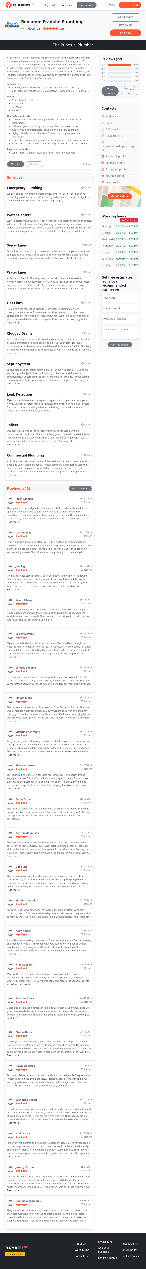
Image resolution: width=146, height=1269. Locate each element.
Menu (112, 5)
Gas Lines (15, 303)
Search (88, 5)
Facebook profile (116, 156)
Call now (125, 33)
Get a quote (125, 17)
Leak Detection (19, 394)
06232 (109, 123)
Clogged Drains (19, 333)
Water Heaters (19, 215)
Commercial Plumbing (25, 455)
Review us (125, 25)
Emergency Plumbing (24, 188)
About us (80, 1243)
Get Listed (131, 5)
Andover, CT (32, 28)
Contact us (81, 1256)
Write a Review (80, 488)
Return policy (129, 1250)
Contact (34, 164)
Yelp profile (112, 182)
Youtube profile (115, 175)
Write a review (129, 91)
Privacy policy (129, 1243)
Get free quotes (119, 344)
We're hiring (82, 1250)
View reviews (110, 91)
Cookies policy (130, 1256)
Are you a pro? (15, 1254)
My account (105, 1241)
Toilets (12, 425)
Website (15, 164)
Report (88, 502)
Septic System (18, 364)
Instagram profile (116, 169)
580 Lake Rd (113, 129)
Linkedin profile (115, 163)
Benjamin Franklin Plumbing (51, 22)
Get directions (119, 196)
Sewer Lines (17, 245)
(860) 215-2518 (114, 135)
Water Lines (17, 272)
